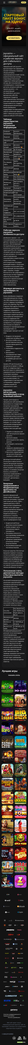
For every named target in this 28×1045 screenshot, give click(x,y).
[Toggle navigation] (4, 2)
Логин (23, 2)
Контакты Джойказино (14, 1017)
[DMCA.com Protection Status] (21, 1042)
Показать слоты (14, 675)
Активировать (14, 38)
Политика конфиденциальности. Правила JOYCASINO (12, 1015)
